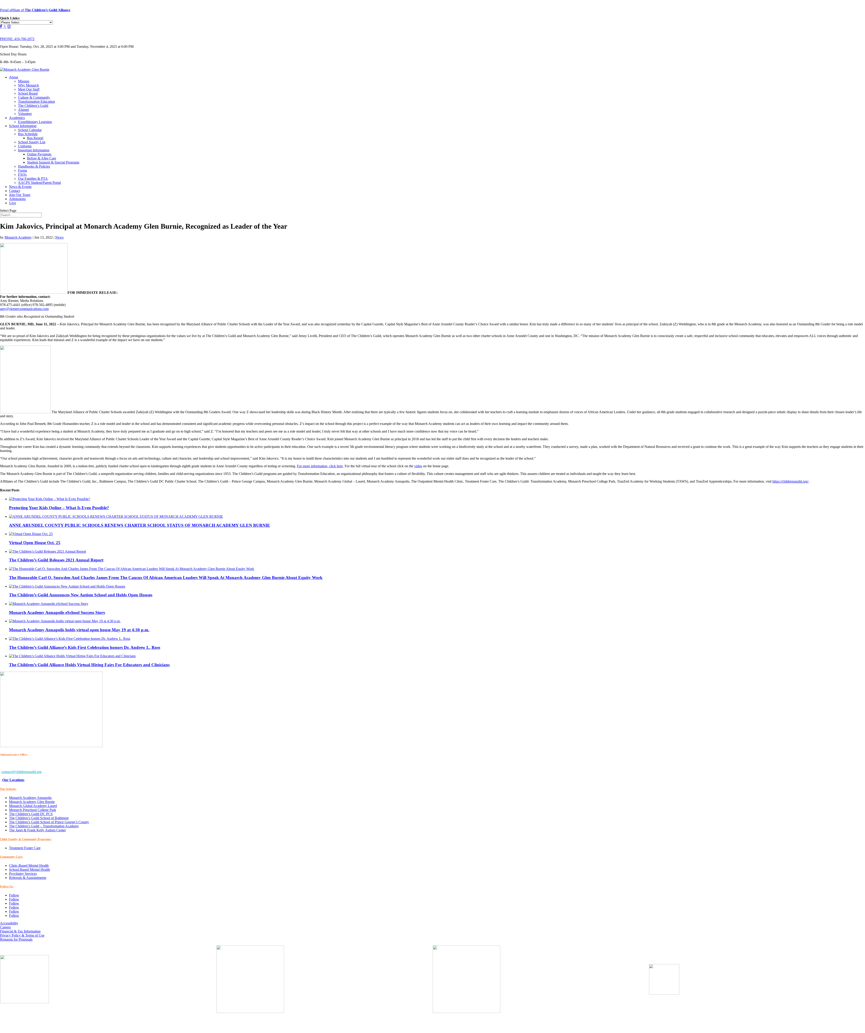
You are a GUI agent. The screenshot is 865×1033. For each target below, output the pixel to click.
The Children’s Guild (33, 105)
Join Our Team (19, 195)
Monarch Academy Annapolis (30, 798)
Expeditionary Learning (35, 122)
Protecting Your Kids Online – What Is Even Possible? (59, 507)
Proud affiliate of (35, 10)
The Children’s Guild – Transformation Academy (44, 826)
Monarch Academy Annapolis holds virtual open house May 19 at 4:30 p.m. (79, 629)
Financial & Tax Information (20, 931)
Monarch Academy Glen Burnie (32, 802)
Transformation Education (36, 101)
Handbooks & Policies (34, 166)
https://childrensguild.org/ (790, 481)
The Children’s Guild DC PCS (31, 814)
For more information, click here (320, 466)
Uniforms (25, 146)
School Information (22, 126)
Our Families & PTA (33, 178)
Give (12, 203)
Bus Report (35, 138)
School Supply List (31, 142)
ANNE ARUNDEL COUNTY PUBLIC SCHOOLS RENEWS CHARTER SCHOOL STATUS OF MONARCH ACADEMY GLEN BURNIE (139, 525)
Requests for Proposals (16, 939)
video (418, 466)
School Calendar (30, 130)
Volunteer (25, 114)
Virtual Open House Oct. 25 (34, 542)
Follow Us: (7, 886)
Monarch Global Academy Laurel (33, 806)
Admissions (17, 199)
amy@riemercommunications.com (24, 309)
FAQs (22, 174)
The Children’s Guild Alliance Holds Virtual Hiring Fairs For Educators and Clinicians (89, 664)
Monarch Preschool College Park (32, 810)
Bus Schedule (28, 134)
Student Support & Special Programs (53, 162)
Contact (14, 191)
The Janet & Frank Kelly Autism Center (37, 830)
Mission (23, 81)
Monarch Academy (18, 237)
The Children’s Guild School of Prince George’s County (49, 822)
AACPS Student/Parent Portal (39, 183)
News (59, 237)
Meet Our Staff (28, 89)
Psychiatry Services (23, 874)
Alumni (23, 110)
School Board (28, 93)
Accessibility (9, 923)
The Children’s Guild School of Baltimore (39, 818)
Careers (5, 927)
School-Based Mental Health (29, 869)
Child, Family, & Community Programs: (25, 839)
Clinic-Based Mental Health (29, 865)
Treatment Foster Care (25, 848)
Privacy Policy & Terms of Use (22, 935)
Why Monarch (28, 85)
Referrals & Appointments (27, 878)
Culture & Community (34, 97)
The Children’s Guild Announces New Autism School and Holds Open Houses (80, 595)
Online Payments (39, 154)
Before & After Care (41, 158)
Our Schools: (8, 789)
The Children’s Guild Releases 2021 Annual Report (56, 560)
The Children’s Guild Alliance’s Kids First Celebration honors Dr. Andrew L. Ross (84, 647)
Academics (17, 118)
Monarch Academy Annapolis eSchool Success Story (57, 612)
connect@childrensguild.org (21, 772)
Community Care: (11, 856)
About (13, 77)
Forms (22, 170)
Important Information (33, 150)
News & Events (20, 187)
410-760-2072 (17, 39)
